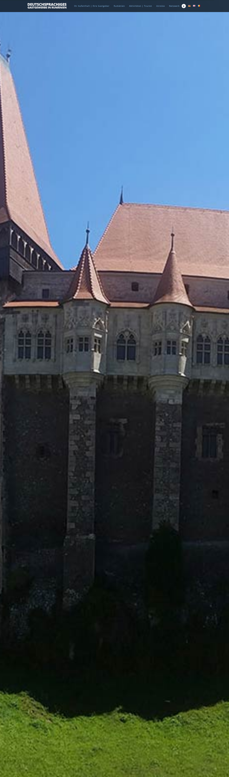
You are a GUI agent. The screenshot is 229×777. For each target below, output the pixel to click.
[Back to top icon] (217, 772)
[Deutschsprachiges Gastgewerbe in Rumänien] (47, 5)
